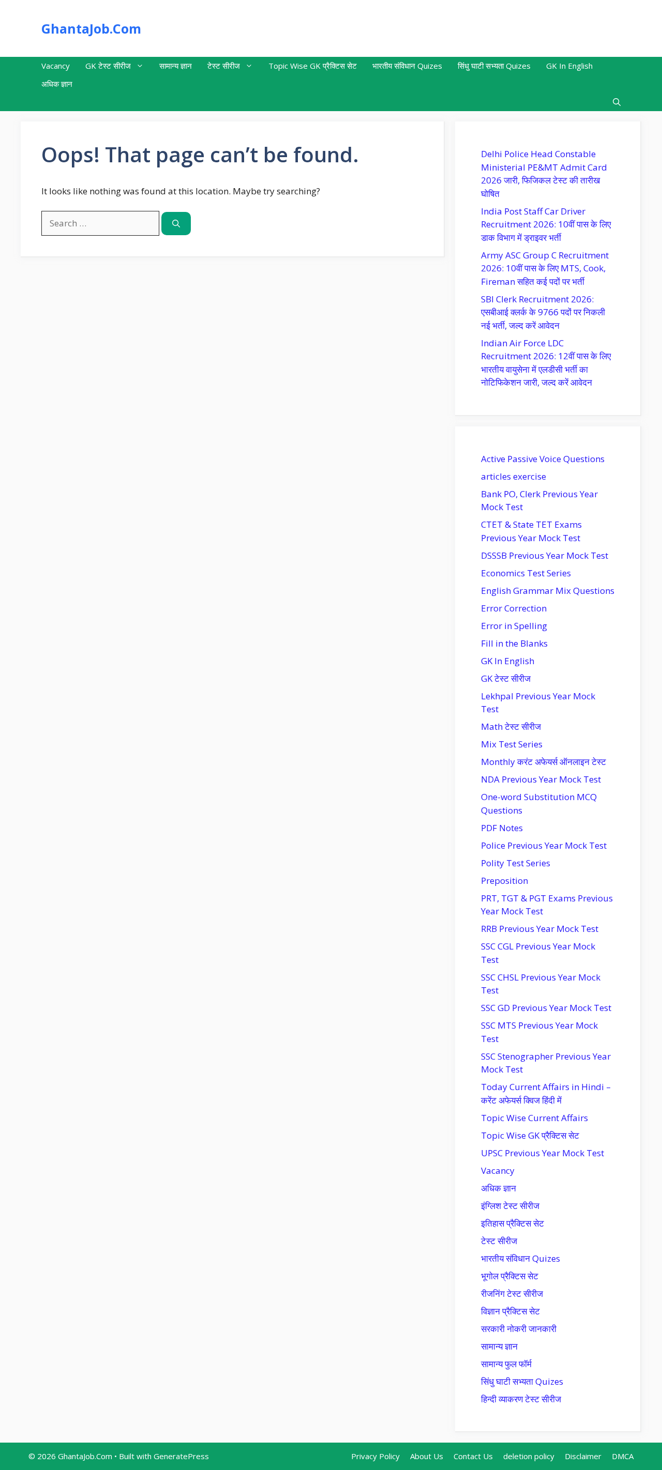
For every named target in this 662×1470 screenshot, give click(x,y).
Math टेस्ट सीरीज (511, 726)
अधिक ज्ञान (56, 84)
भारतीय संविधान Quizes (407, 65)
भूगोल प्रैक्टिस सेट (509, 1276)
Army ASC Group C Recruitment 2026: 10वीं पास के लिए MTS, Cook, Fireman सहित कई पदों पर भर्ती (545, 268)
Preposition (504, 880)
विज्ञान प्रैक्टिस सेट (510, 1311)
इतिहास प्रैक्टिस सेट (512, 1223)
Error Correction (514, 608)
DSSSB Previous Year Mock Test (544, 555)
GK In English (569, 65)
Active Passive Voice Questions (543, 459)
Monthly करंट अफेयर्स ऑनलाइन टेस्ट (543, 762)
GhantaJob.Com (91, 28)
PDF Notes (502, 828)
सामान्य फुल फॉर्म (506, 1364)
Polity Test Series (515, 863)
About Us (426, 1456)
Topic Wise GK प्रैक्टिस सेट (312, 65)
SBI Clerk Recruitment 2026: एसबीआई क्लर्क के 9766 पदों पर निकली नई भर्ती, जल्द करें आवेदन (543, 312)
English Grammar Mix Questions (547, 590)
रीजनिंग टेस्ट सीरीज (512, 1293)
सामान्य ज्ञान (175, 65)
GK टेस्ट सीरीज (108, 65)
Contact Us (473, 1456)
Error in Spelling (514, 626)
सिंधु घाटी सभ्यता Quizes (494, 65)
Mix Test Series (512, 744)
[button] (616, 102)
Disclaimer (583, 1456)
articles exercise (513, 476)
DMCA (623, 1456)
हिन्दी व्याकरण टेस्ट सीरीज (521, 1399)
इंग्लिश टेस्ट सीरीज (510, 1206)
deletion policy (528, 1456)
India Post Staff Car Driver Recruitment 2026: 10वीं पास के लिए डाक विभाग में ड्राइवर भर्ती (546, 224)
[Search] (176, 223)
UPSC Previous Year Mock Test (542, 1153)
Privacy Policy (375, 1456)
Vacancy (55, 65)
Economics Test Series (526, 573)
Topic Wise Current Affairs (534, 1118)
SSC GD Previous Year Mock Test (546, 1008)
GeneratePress (181, 1456)
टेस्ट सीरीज (223, 65)
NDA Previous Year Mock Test (541, 779)
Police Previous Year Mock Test (544, 845)
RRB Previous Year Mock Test (539, 929)
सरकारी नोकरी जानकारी (518, 1329)
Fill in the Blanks (514, 643)
